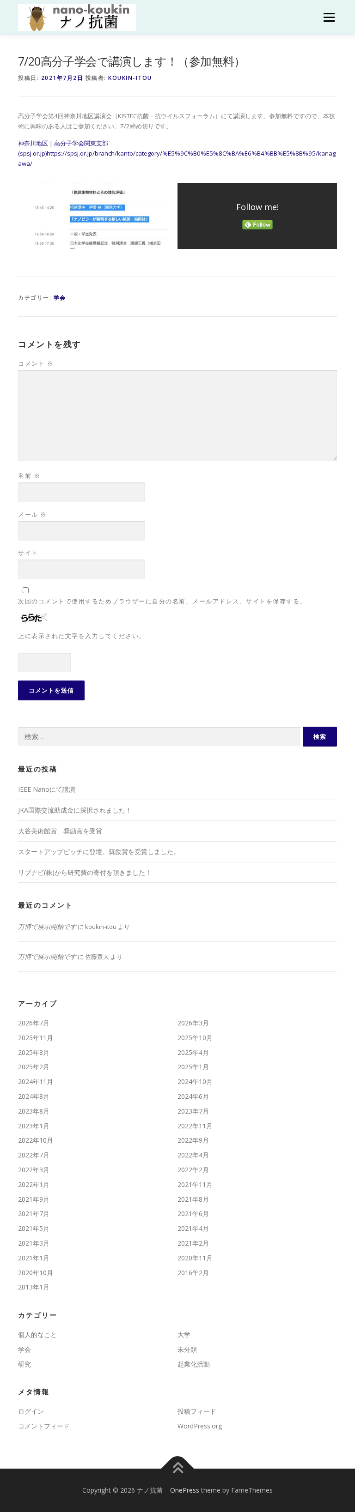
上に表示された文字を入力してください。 (82, 636)
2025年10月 (195, 1037)
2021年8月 (193, 1199)
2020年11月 (195, 1257)
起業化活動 (194, 1364)
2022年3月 (33, 1169)
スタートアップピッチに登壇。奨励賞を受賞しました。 (99, 851)
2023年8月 (33, 1111)
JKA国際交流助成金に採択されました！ (75, 810)
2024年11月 (35, 1081)
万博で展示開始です (47, 926)
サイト (28, 552)
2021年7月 (33, 1213)
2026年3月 (193, 1022)
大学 (184, 1334)
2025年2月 (33, 1066)
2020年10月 (35, 1272)
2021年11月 (195, 1184)
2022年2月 (193, 1169)
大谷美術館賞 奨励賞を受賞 (60, 830)
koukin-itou (130, 78)
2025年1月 (193, 1066)
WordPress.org (200, 1426)
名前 (29, 475)
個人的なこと (37, 1334)
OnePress (184, 1490)
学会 (60, 297)
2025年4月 (193, 1052)
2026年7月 (33, 1022)
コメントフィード (44, 1426)
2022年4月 (193, 1155)
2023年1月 (33, 1125)
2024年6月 (193, 1096)
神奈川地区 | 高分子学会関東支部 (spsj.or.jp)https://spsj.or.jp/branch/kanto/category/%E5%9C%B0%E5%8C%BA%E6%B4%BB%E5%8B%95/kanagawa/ (177, 153)
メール (32, 514)
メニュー (329, 17)
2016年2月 (193, 1272)
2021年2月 (193, 1243)
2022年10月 (35, 1140)
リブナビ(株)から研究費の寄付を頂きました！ (85, 872)
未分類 (187, 1349)
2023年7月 (193, 1111)
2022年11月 (195, 1125)
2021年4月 (193, 1228)
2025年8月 (33, 1052)
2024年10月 (195, 1081)
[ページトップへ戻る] (177, 1468)
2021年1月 (33, 1257)
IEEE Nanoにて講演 (46, 789)
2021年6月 (193, 1213)
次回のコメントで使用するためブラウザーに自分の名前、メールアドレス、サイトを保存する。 (162, 601)
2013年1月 (33, 1287)
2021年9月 (33, 1199)
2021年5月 (33, 1228)
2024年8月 (33, 1096)
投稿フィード (197, 1411)
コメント (36, 363)
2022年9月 (193, 1140)
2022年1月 (33, 1184)
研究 (24, 1364)
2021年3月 (33, 1243)
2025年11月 (35, 1037)
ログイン (31, 1411)
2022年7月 (33, 1155)
